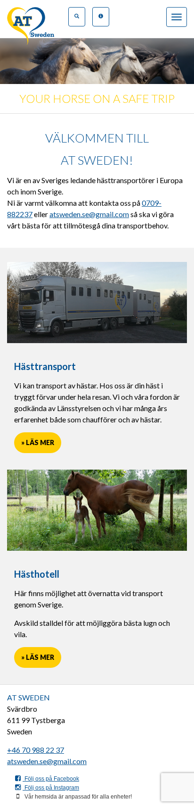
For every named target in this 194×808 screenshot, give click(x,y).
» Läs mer (37, 442)
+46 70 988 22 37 (35, 749)
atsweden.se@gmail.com (89, 214)
